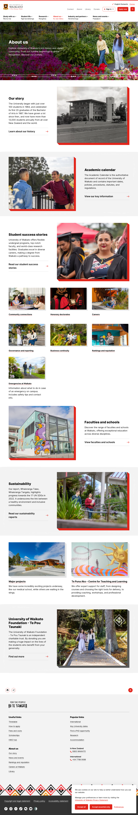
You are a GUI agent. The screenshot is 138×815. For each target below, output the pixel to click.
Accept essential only (101, 807)
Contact (70, 9)
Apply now (123, 9)
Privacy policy (39, 801)
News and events (16, 758)
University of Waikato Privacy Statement (91, 800)
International (75, 722)
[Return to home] (13, 7)
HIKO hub (13, 740)
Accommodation (77, 740)
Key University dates (79, 726)
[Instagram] (11, 810)
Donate (97, 9)
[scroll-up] (130, 690)
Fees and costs (15, 731)
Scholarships (14, 735)
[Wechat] (25, 810)
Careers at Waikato (17, 767)
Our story (13, 753)
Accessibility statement (58, 801)
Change (132, 4)
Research (74, 735)
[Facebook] (6, 810)
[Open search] (132, 9)
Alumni (79, 9)
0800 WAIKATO (79, 751)
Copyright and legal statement (17, 801)
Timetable (13, 722)
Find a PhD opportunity (80, 731)
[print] (7, 690)
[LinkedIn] (15, 810)
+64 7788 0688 (79, 759)
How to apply (14, 726)
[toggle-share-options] (13, 690)
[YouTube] (30, 810)
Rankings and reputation (19, 762)
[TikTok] (20, 810)
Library (88, 9)
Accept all (81, 807)
